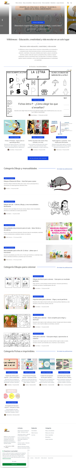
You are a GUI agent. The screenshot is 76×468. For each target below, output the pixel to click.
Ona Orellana (34, 430)
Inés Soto (33, 435)
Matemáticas (53, 2)
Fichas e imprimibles (46, 2)
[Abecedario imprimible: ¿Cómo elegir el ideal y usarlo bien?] (38, 20)
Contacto (31, 457)
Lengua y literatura (60, 2)
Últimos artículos (19, 2)
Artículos (20, 428)
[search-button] (68, 3)
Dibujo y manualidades (27, 2)
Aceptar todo (14, 464)
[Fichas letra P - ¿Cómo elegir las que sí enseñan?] (38, 93)
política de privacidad (6, 458)
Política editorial (44, 457)
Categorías (48, 428)
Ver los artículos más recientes (38, 158)
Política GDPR (37, 457)
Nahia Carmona (35, 432)
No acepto (14, 461)
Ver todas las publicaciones (64, 169)
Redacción (34, 428)
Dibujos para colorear (37, 2)
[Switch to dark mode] (71, 3)
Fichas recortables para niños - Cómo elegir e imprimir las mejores (24, 439)
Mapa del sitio (50, 457)
